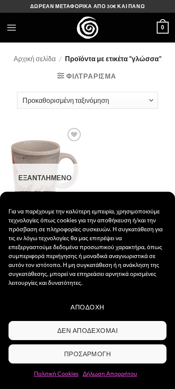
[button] (11, 27)
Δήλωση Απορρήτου (110, 373)
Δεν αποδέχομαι (87, 330)
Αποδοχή (87, 307)
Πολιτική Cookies (56, 373)
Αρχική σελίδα (35, 58)
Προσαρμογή (87, 354)
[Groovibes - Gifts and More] (87, 28)
